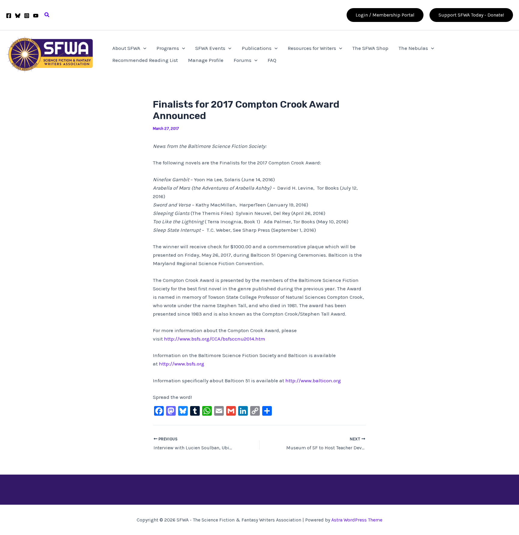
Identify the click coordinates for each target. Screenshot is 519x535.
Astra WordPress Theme (356, 520)
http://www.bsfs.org (181, 364)
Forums (242, 60)
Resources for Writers (312, 48)
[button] (47, 15)
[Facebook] (8, 15)
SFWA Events (210, 48)
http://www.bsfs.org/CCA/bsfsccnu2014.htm (214, 339)
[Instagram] (26, 15)
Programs (167, 48)
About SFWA (126, 48)
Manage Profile (205, 60)
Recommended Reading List (145, 60)
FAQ (272, 60)
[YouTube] (35, 15)
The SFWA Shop (370, 48)
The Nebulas (413, 48)
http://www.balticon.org (313, 381)
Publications (257, 48)
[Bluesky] (17, 15)
